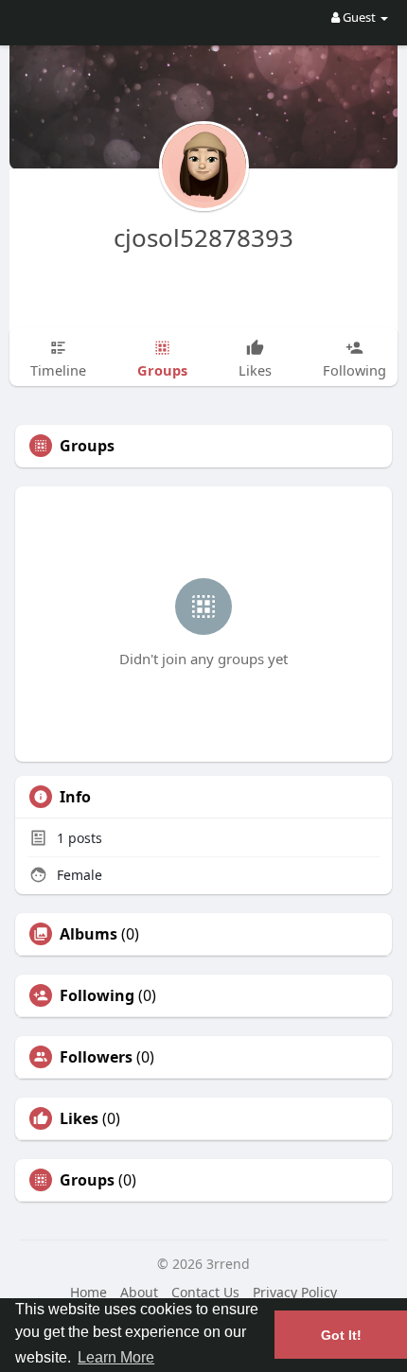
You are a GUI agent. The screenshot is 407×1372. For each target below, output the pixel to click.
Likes (79, 1118)
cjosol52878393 (203, 237)
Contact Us (205, 1292)
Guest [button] (359, 17)
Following (97, 995)
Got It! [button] (341, 1335)
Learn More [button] (116, 1357)
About (139, 1292)
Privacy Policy (295, 1292)
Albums (88, 933)
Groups (87, 1179)
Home (88, 1292)
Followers (96, 1056)
